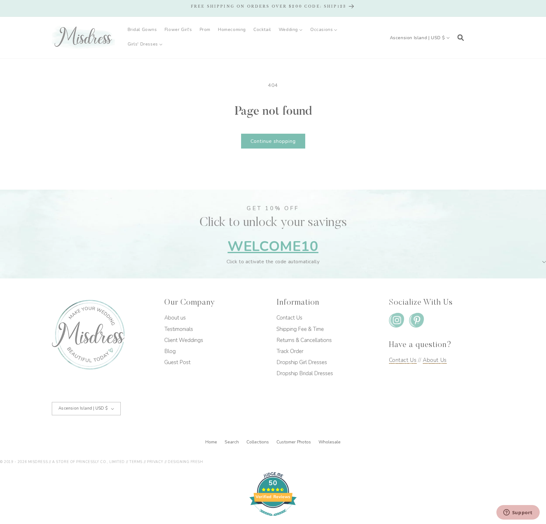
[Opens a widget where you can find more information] (518, 513)
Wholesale (329, 442)
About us (175, 317)
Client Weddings (183, 340)
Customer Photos (294, 442)
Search (232, 442)
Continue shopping (273, 141)
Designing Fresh (185, 462)
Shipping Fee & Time (300, 329)
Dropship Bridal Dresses (304, 373)
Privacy (155, 462)
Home (211, 442)
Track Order (289, 351)
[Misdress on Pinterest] (416, 321)
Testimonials (178, 329)
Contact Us (289, 317)
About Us (435, 360)
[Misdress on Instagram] (396, 321)
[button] (290, 29)
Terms (136, 462)
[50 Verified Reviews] (273, 519)
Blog (170, 351)
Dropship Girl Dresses (301, 362)
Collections (258, 442)
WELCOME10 (273, 246)
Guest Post (177, 362)
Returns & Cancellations (304, 340)
